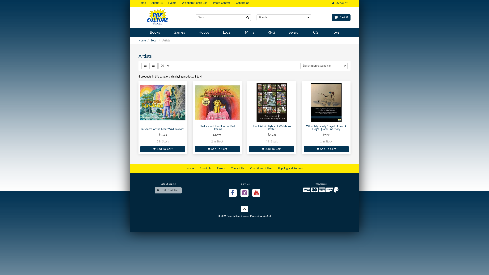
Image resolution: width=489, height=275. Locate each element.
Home (142, 40)
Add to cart (164, 149)
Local (154, 40)
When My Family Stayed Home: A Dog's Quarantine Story (326, 128)
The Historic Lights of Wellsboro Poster (272, 128)
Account (341, 3)
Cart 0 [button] (343, 17)
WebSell (267, 216)
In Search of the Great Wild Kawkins (162, 129)
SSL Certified (169, 190)
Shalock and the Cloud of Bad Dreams (217, 128)
